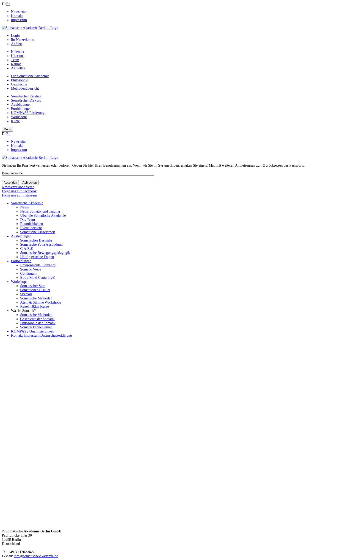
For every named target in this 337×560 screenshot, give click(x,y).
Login (15, 35)
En (8, 4)
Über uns (17, 56)
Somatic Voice (30, 269)
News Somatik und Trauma (40, 211)
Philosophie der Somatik (37, 323)
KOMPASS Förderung (27, 113)
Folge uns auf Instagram (19, 195)
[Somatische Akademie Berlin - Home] (30, 28)
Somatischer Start (32, 286)
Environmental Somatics (37, 265)
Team (15, 60)
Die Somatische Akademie (30, 76)
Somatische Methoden (36, 298)
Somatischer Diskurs (26, 100)
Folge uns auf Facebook (19, 191)
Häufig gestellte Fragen (37, 257)
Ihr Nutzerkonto (22, 40)
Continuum (28, 273)
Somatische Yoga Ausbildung (41, 244)
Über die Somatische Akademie (43, 215)
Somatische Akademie (27, 203)
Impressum (19, 20)
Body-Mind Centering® (37, 277)
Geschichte (19, 84)
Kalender (17, 52)
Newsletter (19, 12)
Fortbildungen (21, 109)
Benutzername (12, 173)
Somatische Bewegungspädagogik (45, 253)
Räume (16, 64)
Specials (26, 294)
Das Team (27, 220)
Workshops (19, 117)
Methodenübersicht (25, 88)
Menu (7, 129)
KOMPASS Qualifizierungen (32, 331)
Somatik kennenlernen (36, 327)
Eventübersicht (31, 228)
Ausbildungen (21, 104)
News (24, 207)
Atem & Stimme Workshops (40, 302)
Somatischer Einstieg (26, 96)
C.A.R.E (26, 248)
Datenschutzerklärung (56, 335)
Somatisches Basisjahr (36, 240)
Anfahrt (16, 44)
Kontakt (17, 16)
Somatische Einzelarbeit (37, 232)
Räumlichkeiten (31, 224)
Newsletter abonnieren (18, 187)
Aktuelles (18, 68)
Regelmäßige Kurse (34, 306)
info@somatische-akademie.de (36, 556)
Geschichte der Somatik (37, 319)
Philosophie (19, 80)
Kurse (15, 121)
